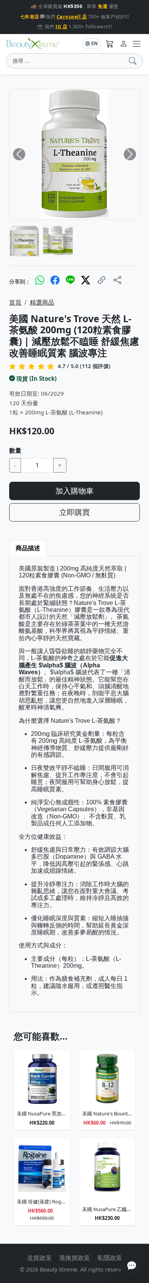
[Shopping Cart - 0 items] (109, 43)
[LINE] (70, 280)
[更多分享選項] (117, 280)
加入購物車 (74, 491)
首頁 (15, 302)
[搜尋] (134, 61)
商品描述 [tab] (28, 548)
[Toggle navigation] (136, 43)
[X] (85, 280)
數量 (15, 450)
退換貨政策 (74, 1258)
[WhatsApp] (39, 280)
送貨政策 (39, 1258)
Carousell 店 (72, 16)
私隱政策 (109, 1258)
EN (94, 43)
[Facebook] (55, 280)
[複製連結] (101, 280)
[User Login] (123, 43)
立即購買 (74, 512)
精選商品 (42, 302)
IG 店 (61, 26)
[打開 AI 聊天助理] (131, 1265)
